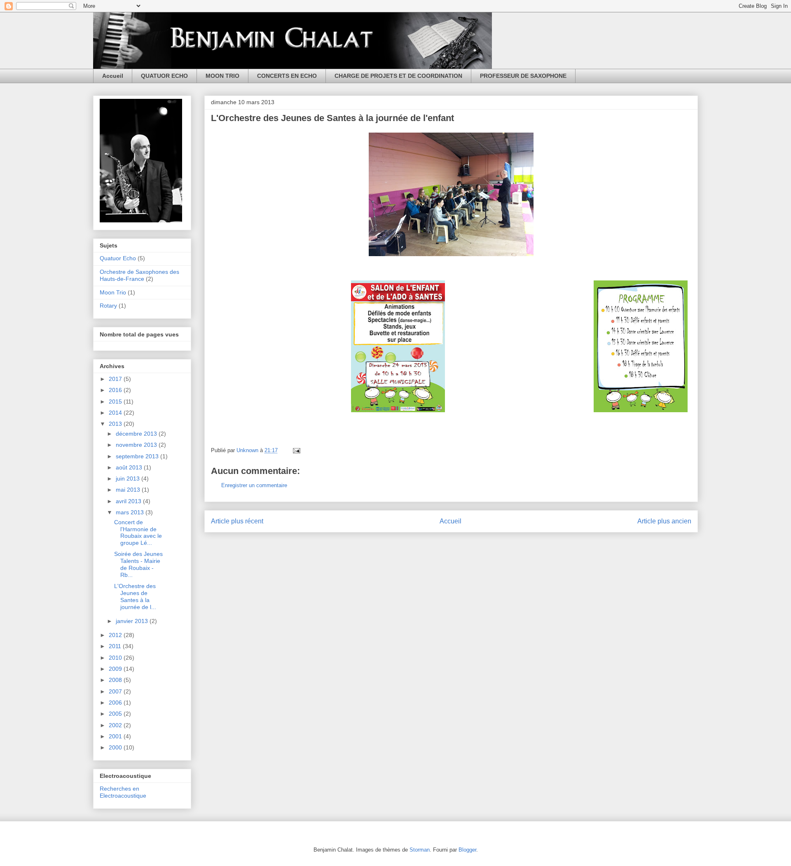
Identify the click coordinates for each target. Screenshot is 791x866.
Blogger (467, 850)
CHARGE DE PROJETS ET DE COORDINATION (398, 75)
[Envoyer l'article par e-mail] (296, 450)
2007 (116, 691)
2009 (116, 668)
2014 (116, 412)
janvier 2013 (133, 621)
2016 (116, 390)
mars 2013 (130, 512)
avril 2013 (129, 501)
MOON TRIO (222, 75)
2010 (116, 657)
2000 (116, 747)
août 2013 (130, 467)
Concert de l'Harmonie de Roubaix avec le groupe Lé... (138, 532)
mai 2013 (129, 489)
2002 (116, 725)
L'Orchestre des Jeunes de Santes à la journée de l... (135, 596)
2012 (116, 635)
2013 (116, 423)
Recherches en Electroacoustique (123, 792)
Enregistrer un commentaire (254, 485)
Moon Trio (113, 292)
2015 (116, 401)
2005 (116, 713)
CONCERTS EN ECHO (287, 75)
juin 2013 (128, 478)
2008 (116, 680)
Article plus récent (237, 521)
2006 (116, 702)
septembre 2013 (138, 456)
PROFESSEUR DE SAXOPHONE (523, 75)
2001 (116, 736)
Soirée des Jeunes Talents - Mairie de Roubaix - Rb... (138, 564)
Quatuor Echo (118, 258)
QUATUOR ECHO (164, 75)
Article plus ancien (664, 521)
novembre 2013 (137, 444)
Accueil (112, 75)
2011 (116, 646)
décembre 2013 (137, 433)
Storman (420, 850)
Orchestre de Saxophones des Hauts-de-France (139, 275)
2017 (116, 379)
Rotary (108, 305)
